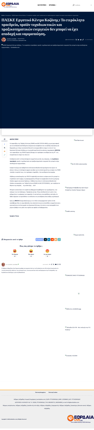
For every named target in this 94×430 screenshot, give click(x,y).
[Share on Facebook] (4, 144)
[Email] (4, 151)
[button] (83, 39)
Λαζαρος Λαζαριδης (11, 38)
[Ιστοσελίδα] (50, 264)
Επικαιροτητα (21, 38)
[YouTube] (56, 264)
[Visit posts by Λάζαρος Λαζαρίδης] (3, 39)
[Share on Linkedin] (78, 39)
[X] (53, 264)
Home (2, 15)
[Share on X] (76, 39)
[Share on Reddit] (81, 39)
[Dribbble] (60, 264)
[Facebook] (51, 264)
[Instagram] (58, 264)
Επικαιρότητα (8, 15)
